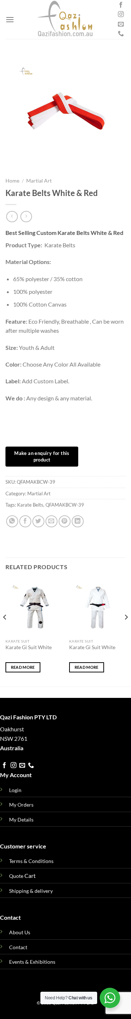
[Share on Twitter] (38, 521)
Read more (23, 667)
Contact (18, 947)
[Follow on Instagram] (121, 14)
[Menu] (9, 19)
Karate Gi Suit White (28, 647)
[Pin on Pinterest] (65, 521)
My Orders (21, 805)
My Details (21, 819)
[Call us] (121, 34)
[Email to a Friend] (51, 521)
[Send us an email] (121, 24)
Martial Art (39, 181)
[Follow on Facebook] (121, 5)
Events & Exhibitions (32, 962)
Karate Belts (30, 505)
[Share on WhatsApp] (12, 521)
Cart (22, 875)
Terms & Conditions (31, 861)
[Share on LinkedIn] (78, 521)
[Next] (126, 632)
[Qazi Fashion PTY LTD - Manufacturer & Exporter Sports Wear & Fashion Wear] (65, 19)
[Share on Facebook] (25, 521)
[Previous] (5, 632)
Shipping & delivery (31, 891)
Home (12, 181)
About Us (19, 932)
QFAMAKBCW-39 (64, 505)
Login (15, 790)
